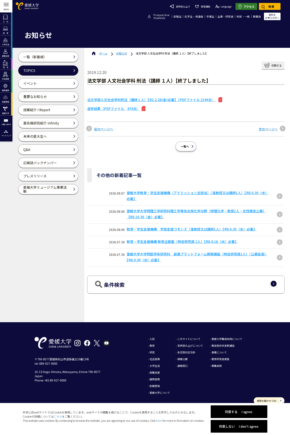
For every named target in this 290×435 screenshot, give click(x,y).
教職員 (257, 16)
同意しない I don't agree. (239, 426)
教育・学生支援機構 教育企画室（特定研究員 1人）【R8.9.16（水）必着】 (182, 241)
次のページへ (268, 129)
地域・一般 (243, 16)
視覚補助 (205, 6)
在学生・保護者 (193, 16)
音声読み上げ (183, 6)
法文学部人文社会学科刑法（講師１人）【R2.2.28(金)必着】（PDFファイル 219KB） (151, 99)
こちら (58, 416)
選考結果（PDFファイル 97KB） (113, 108)
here (159, 421)
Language (226, 6)
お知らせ (121, 53)
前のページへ (103, 129)
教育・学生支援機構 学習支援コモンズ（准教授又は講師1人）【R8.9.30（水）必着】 (192, 229)
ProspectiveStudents (161, 16)
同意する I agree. (239, 411)
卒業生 (210, 16)
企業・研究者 (225, 16)
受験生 (177, 16)
